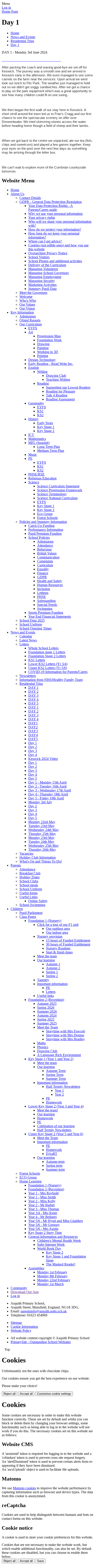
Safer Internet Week (51, 1244)
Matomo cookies (24, 1488)
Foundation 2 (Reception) (46, 999)
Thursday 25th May (42, 834)
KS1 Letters (36, 660)
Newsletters (27, 676)
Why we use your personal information (55, 213)
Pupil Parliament (30, 913)
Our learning (46, 960)
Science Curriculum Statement (58, 486)
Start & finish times (59, 952)
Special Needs (47, 605)
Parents (16, 865)
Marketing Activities (42, 285)
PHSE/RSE (36, 474)
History (33, 419)
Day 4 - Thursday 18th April (48, 794)
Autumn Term (56, 1071)
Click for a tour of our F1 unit (57, 924)
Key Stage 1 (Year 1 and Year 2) (50, 1059)
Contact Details (30, 198)
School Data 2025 (32, 620)
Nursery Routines (58, 948)
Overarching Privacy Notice (47, 253)
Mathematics (37, 439)
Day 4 (32, 755)
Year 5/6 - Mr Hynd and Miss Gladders (55, 1221)
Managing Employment (44, 277)
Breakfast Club (29, 873)
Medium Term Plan (50, 450)
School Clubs (28, 881)
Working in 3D (47, 352)
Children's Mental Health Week (59, 1240)
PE (30, 458)
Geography (36, 403)
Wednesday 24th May (43, 830)
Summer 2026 (47, 1011)
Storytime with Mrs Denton (65, 1035)
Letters (24, 644)
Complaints (45, 561)
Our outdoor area (58, 928)
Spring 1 (52, 972)
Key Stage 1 (45, 427)
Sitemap (16, 1323)
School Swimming (32, 905)
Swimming (44, 608)
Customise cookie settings (54, 1393)
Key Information (22, 312)
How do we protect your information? (54, 229)
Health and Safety (49, 581)
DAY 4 (33, 699)
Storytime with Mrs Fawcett (65, 1031)
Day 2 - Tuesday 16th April (47, 786)
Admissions (27, 316)
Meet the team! (47, 1110)
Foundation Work (49, 340)
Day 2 (32, 747)
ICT (31, 435)
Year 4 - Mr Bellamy (42, 1217)
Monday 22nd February (53, 1280)
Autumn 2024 (47, 1015)
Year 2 (59, 1094)
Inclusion (43, 589)
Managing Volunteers (43, 269)
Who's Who (27, 300)
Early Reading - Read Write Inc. (50, 364)
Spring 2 (52, 976)
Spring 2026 (45, 1007)
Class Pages (27, 917)
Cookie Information (24, 1326)
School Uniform (30, 624)
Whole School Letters (43, 648)
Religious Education (42, 478)
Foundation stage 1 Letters (46, 652)
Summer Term (56, 1078)
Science (33, 482)
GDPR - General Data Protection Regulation (50, 202)
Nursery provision (49, 936)
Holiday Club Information (37, 857)
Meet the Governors (33, 292)
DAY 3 (33, 695)
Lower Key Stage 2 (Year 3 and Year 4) (56, 1106)
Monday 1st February (52, 1272)
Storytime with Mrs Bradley (65, 1039)
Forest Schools (47, 518)
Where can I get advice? (45, 241)
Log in (6, 7)
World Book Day (49, 1248)
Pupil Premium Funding (45, 533)
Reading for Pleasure (60, 391)
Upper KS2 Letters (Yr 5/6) (47, 668)
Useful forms (28, 893)
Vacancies (26, 853)
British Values (47, 553)
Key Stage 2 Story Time (45, 1233)
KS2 (40, 415)
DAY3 (33, 731)
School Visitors (38, 257)
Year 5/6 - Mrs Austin (43, 1229)
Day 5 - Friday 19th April (46, 798)
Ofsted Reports (29, 320)
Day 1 (15, 45)
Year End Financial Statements (49, 616)
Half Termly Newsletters (63, 1086)
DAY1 (33, 723)
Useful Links (28, 897)
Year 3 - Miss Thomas (43, 1209)
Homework (54, 1102)
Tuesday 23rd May (41, 826)
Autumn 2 (53, 968)
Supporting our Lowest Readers (68, 387)
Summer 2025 (47, 1023)
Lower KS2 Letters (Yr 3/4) (47, 664)
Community (19, 1288)
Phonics (42, 1047)
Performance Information (45, 529)
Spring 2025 (45, 1019)
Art (30, 332)
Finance (42, 573)
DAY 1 (33, 687)
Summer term (55, 1169)
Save (40, 1561)
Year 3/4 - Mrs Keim (42, 1213)
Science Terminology (52, 494)
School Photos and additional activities (55, 261)
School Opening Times (35, 628)
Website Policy (21, 1330)
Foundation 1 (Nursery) (44, 920)
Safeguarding (46, 601)
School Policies (39, 537)
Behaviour (44, 549)
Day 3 (32, 751)
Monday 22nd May (41, 822)
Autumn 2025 (47, 1003)
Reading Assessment (60, 399)
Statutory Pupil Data (42, 289)
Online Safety (38, 901)
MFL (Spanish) (38, 443)
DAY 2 (33, 691)
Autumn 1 (53, 964)
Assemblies (36, 1268)
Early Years (45, 423)
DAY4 (33, 735)
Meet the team (47, 956)
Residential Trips (22, 41)
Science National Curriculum (57, 498)
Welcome (25, 296)
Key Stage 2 (45, 431)
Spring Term (54, 1075)
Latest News (28, 640)
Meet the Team (47, 1027)
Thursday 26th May (42, 849)
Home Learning (30, 1181)
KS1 (40, 411)
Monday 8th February (52, 1276)
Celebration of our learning (56, 1126)
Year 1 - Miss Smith (42, 1197)
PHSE (41, 597)
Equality (43, 569)
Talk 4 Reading (56, 395)
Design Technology (42, 360)
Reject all (9, 1393)
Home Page (10, 11)
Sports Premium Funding (45, 612)
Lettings (42, 593)
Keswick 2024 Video (43, 759)
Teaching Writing (58, 379)
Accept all (26, 1393)
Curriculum (45, 565)
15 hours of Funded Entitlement (68, 940)
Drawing (43, 344)
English (33, 368)
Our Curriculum (30, 324)
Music (32, 454)
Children (17, 909)
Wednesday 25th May (43, 845)
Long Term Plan (48, 447)
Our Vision (27, 308)
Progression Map (49, 336)
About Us (17, 194)
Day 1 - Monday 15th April (47, 782)
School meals (28, 885)
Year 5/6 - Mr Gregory (44, 1225)
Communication (48, 557)
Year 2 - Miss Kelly (41, 1201)
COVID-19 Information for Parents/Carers (57, 672)
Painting (43, 348)
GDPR (42, 577)
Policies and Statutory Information (43, 522)
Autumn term (55, 1161)
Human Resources (50, 585)
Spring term (54, 1165)
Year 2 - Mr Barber (41, 1205)
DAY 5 (33, 703)
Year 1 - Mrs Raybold (43, 1193)
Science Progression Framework (59, 490)
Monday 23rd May (41, 838)
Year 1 (59, 1090)
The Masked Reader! (60, 1264)
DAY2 (33, 727)
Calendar (25, 636)
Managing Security (41, 281)
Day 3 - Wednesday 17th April (49, 790)
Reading (43, 383)
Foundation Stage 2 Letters (47, 656)
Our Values (27, 304)
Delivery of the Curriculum (47, 265)
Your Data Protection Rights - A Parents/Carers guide (50, 208)
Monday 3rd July (40, 802)
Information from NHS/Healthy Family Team (51, 680)
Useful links (45, 996)
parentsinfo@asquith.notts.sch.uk (44, 1311)
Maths (41, 1043)
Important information (52, 984)
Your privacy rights (41, 217)
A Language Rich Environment (59, 1055)
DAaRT (51, 1154)
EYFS (32, 328)
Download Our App (25, 1292)
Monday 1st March (50, 1284)
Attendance (45, 545)
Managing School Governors (48, 273)
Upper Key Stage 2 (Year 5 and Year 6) (55, 1134)
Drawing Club (56, 375)
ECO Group (28, 1177)
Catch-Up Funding (41, 526)
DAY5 (33, 739)
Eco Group (45, 514)
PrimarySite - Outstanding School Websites (41, 1342)
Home (15, 33)
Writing (42, 371)
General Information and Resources (53, 1236)
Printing (42, 356)
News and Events (23, 37)
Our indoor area (57, 932)
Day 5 (32, 778)
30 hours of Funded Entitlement (68, 944)
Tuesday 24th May (41, 842)
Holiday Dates (29, 877)
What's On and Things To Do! (40, 861)
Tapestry (43, 980)
